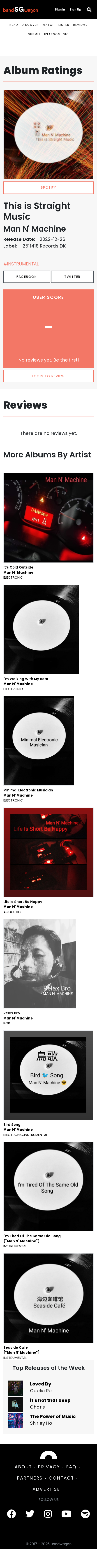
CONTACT (61, 1478)
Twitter (72, 276)
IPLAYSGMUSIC (56, 34)
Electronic (13, 577)
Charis (37, 1407)
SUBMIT (34, 34)
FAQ (71, 1467)
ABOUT (23, 1467)
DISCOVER (30, 25)
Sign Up (75, 9)
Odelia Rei (41, 1390)
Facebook (26, 276)
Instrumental (36, 1134)
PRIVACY (49, 1467)
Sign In (60, 9)
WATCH (48, 25)
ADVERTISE (46, 1489)
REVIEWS (80, 25)
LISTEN (63, 25)
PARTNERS (30, 1478)
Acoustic (12, 911)
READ (13, 25)
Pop (6, 1023)
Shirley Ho (41, 1423)
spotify (48, 187)
